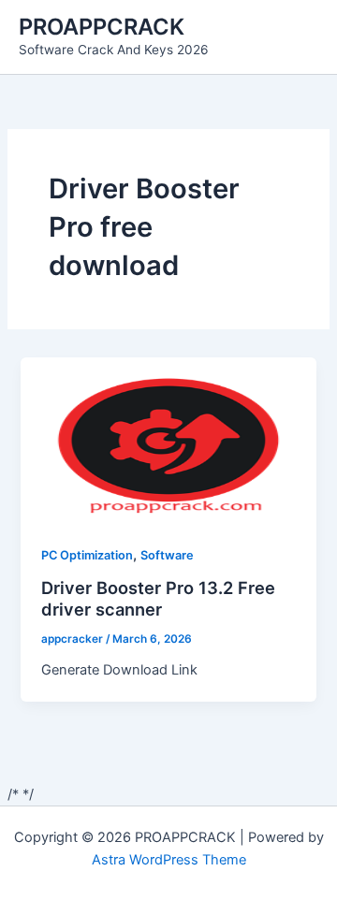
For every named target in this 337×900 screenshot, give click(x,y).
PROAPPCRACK (101, 26)
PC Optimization (87, 555)
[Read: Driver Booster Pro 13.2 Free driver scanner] (168, 438)
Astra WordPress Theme (169, 859)
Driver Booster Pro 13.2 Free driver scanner (158, 598)
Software (167, 555)
